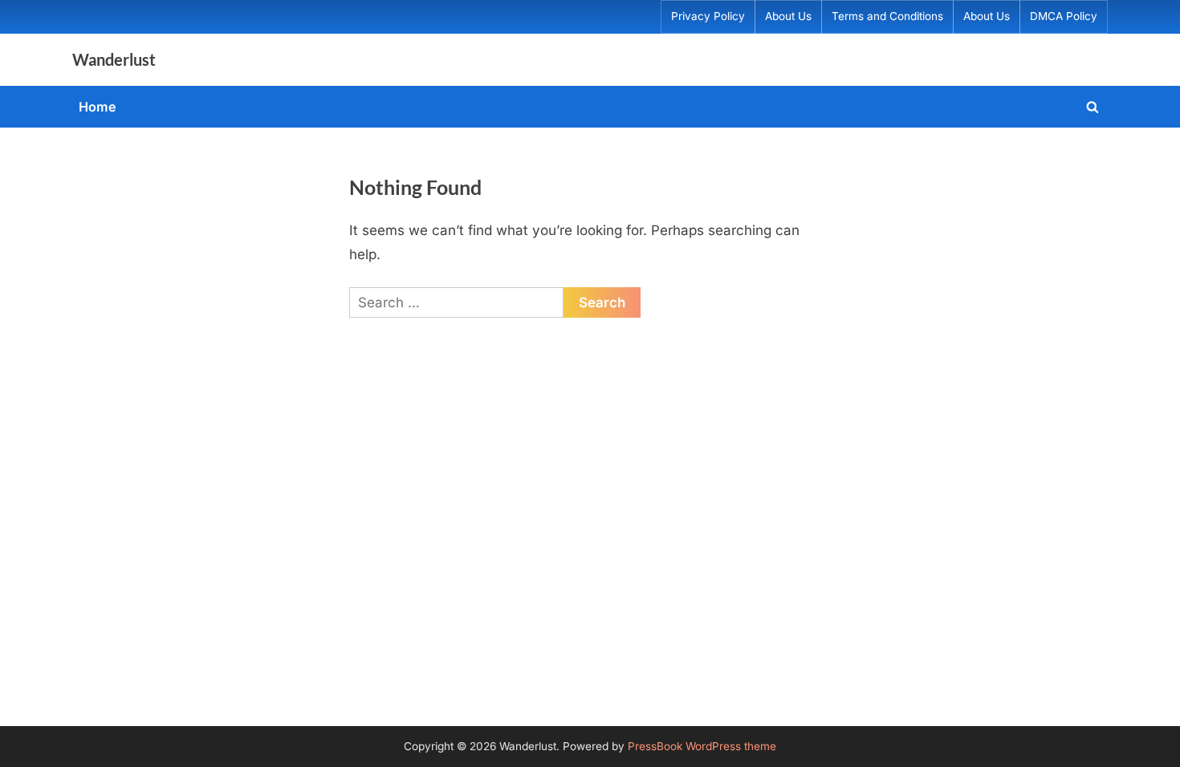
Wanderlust (114, 59)
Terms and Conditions (887, 16)
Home (97, 107)
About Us (788, 16)
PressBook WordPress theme (702, 746)
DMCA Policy (1063, 16)
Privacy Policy (708, 16)
